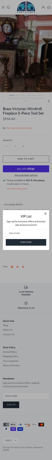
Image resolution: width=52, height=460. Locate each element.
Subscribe (26, 242)
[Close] (45, 213)
